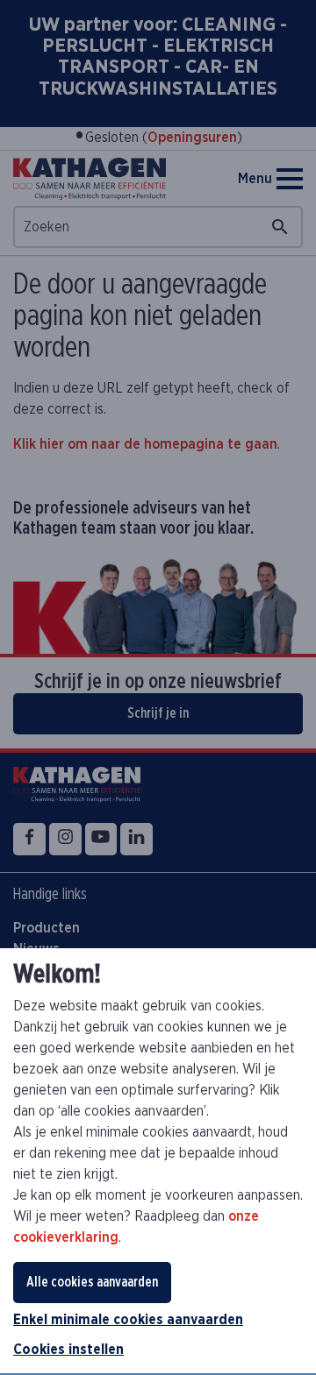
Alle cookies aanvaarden (92, 1282)
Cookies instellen (68, 1350)
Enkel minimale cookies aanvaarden (128, 1320)
